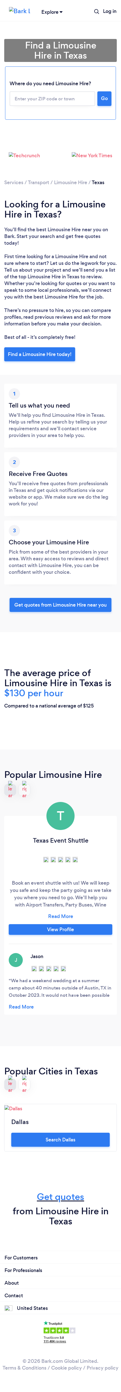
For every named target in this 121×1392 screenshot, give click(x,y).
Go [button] (104, 98)
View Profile (60, 929)
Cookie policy (66, 1368)
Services (13, 182)
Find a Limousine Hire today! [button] (39, 354)
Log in (109, 11)
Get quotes (60, 1196)
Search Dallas (60, 1139)
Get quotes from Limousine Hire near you (60, 605)
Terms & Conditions (24, 1368)
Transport (38, 182)
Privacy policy (102, 1368)
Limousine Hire (70, 182)
